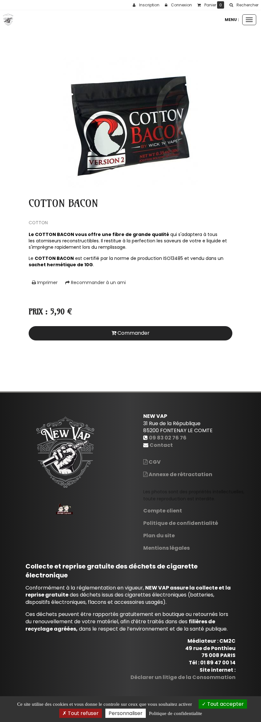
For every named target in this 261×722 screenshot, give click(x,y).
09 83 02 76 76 (168, 437)
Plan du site (159, 535)
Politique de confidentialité (180, 523)
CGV (154, 462)
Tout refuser (83, 713)
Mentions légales (166, 548)
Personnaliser (126, 713)
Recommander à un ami (98, 282)
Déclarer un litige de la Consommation (183, 677)
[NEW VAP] (8, 20)
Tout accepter (225, 704)
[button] (244, 5)
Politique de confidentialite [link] (175, 713)
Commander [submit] (133, 333)
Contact (161, 445)
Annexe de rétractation (180, 474)
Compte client (162, 510)
